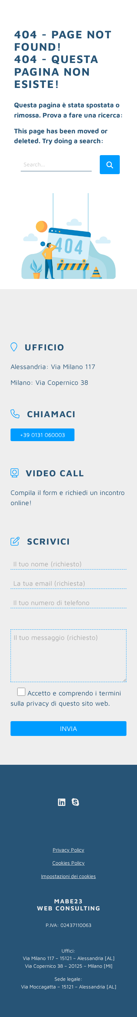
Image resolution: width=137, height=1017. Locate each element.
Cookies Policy (68, 863)
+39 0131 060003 (42, 435)
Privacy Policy (68, 850)
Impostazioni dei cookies (68, 876)
